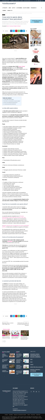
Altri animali (19, 7)
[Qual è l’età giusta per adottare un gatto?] (12, 361)
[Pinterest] (16, 31)
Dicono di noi (17, 0)
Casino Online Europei (35, 378)
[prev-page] (3, 341)
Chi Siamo (12, 0)
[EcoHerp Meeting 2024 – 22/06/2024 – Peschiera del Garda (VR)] (26, 355)
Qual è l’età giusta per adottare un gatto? (5, 360)
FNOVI (31, 364)
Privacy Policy (33, 414)
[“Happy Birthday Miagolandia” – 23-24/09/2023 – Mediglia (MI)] (26, 361)
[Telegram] (24, 31)
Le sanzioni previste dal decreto (10, 104)
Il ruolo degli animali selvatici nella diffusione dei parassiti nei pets (24, 338)
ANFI (31, 359)
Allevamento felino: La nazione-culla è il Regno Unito (8, 324)
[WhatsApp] (19, 31)
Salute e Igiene (26, 7)
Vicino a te (9, 10)
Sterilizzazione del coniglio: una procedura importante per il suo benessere (23, 324)
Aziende (4, 10)
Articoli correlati (6, 329)
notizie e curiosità (11, 13)
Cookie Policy (38, 414)
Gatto (13, 7)
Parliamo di (33, 7)
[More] (26, 31)
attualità (6, 13)
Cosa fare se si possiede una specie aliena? (12, 101)
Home (3, 13)
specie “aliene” (22, 66)
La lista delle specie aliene (9, 99)
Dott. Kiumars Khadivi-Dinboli (14, 26)
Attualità (5, 7)
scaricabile (10, 241)
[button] (41, 7)
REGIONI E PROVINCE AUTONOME (35, 370)
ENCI (31, 362)
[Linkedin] (40, 1)
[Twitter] (42, 1)
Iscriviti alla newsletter (27, 0)
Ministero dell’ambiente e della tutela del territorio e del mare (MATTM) (14, 217)
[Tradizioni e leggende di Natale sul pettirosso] (15, 333)
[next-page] (4, 341)
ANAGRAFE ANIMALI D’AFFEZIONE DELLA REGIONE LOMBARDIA (35, 355)
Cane (10, 7)
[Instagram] (38, 1)
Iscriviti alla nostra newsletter (36, 21)
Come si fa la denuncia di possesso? (11, 102)
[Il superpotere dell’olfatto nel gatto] (12, 372)
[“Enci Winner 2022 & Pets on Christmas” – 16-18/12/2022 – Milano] (26, 372)
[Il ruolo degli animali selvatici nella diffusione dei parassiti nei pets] (25, 333)
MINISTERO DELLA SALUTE (36, 367)
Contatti (21, 0)
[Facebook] (36, 1)
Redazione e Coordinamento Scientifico (20, 414)
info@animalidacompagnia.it (19, 410)
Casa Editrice (11, 414)
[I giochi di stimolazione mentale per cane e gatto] (6, 333)
